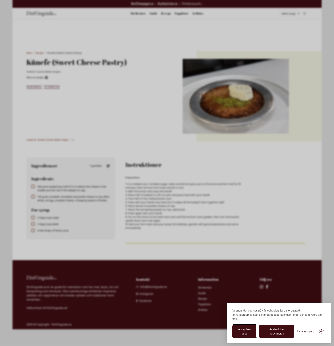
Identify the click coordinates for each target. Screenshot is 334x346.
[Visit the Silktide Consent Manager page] (321, 331)
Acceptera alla (244, 331)
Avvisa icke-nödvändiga (276, 331)
